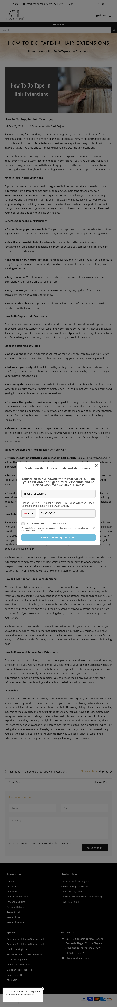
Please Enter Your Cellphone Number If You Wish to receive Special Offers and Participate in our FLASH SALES (58, 504)
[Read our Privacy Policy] (94, 528)
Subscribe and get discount (58, 537)
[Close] (96, 465)
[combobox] (28, 513)
